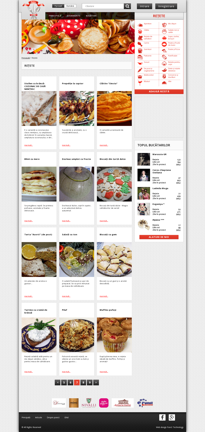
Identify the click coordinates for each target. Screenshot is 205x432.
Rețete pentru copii (174, 63)
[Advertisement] (159, 117)
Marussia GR (159, 154)
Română (70, 6)
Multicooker (149, 75)
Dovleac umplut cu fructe (76, 159)
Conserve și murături (173, 76)
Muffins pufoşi (108, 309)
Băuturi (147, 81)
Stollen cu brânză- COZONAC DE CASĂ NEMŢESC (35, 86)
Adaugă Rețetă (159, 91)
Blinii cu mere (31, 159)
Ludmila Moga (160, 188)
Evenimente (73, 15)
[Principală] (33, 18)
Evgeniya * (159, 204)
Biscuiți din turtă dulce (113, 159)
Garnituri (147, 49)
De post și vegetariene (149, 69)
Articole (38, 417)
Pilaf (64, 309)
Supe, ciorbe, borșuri (173, 37)
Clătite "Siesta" (109, 83)
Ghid (66, 417)
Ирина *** (158, 219)
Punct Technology (175, 427)
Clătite (146, 30)
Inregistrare (166, 6)
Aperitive (147, 23)
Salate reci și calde (173, 31)
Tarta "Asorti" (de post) (38, 234)
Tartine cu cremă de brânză (35, 311)
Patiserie (147, 55)
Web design (161, 427)
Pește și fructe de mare (174, 44)
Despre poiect (53, 417)
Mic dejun (172, 23)
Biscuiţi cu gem (108, 234)
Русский (58, 6)
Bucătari (91, 15)
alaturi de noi (159, 237)
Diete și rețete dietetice (174, 69)
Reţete (159, 15)
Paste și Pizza (174, 49)
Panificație (172, 55)
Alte (169, 81)
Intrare (144, 6)
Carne (146, 43)
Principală (55, 15)
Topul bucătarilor (154, 145)
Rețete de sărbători (148, 37)
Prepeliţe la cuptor (73, 83)
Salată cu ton (69, 234)
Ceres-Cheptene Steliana (162, 171)
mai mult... (28, 145)
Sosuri (146, 62)
